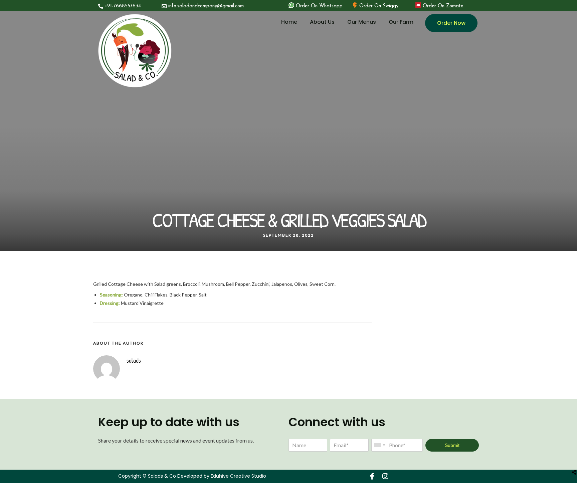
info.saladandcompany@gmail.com (206, 6)
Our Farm (401, 22)
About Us (322, 22)
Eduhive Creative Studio (238, 476)
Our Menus (361, 22)
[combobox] (379, 445)
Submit (452, 445)
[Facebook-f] (372, 476)
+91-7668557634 (123, 6)
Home (289, 22)
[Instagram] (385, 476)
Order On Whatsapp (319, 6)
